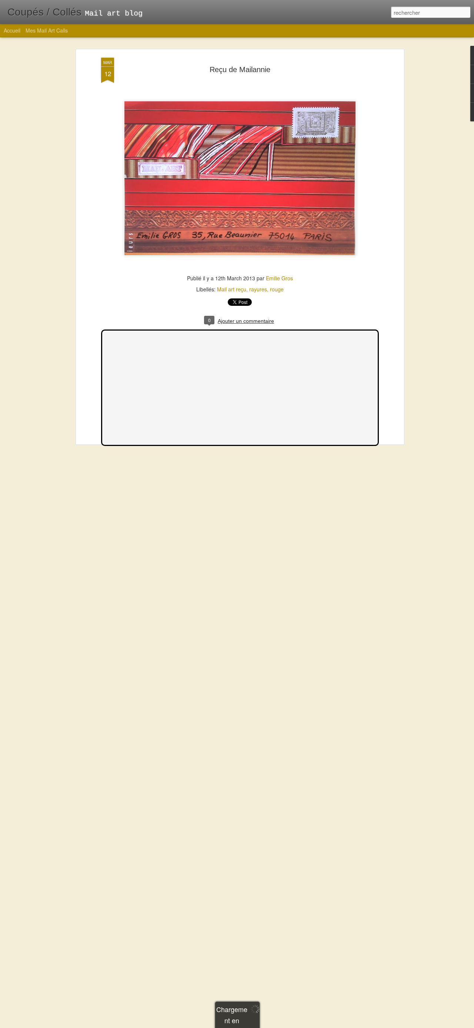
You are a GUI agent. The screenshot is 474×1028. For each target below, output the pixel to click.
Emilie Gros (279, 278)
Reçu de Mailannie (240, 69)
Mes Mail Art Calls (47, 30)
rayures (258, 289)
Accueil (12, 30)
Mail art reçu (231, 289)
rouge (277, 289)
